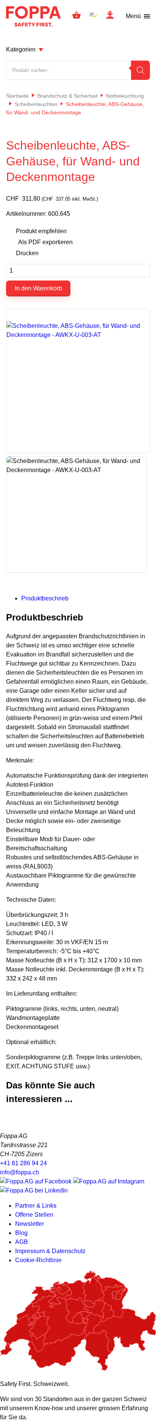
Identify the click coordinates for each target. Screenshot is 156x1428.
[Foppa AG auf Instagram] (108, 1181)
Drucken (27, 253)
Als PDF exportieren (45, 242)
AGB (21, 1242)
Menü (133, 16)
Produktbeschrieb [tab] (45, 598)
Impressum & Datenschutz (50, 1251)
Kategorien (21, 49)
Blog (21, 1233)
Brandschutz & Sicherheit (67, 96)
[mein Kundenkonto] (110, 16)
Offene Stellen (34, 1214)
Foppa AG (33, 16)
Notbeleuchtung (125, 96)
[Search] (140, 70)
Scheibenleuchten (36, 104)
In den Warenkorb (38, 288)
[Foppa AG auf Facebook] (36, 1181)
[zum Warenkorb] (76, 16)
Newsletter (29, 1224)
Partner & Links (35, 1205)
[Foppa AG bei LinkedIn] (34, 1190)
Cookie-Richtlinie (38, 1260)
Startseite (17, 96)
